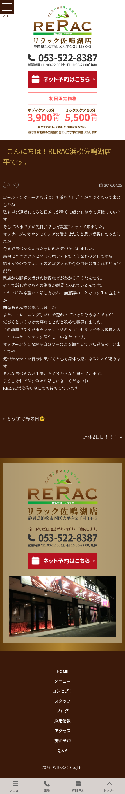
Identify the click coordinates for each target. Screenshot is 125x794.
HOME (62, 671)
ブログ (62, 711)
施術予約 (62, 740)
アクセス (63, 730)
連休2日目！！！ (100, 436)
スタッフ (62, 701)
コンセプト (62, 691)
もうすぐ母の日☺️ (26, 418)
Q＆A (62, 750)
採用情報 (62, 721)
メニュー (62, 681)
